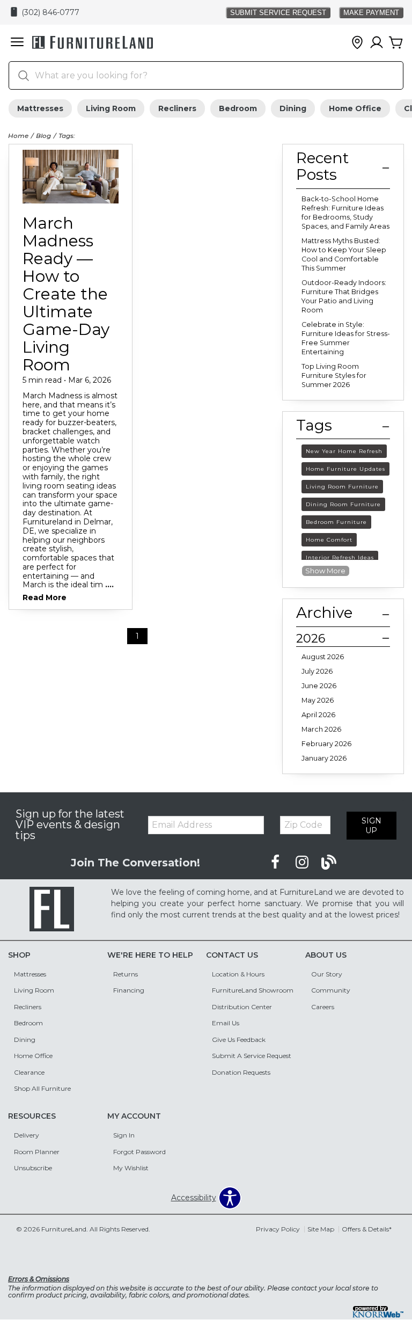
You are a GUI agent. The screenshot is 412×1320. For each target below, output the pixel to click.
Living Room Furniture (342, 486)
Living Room (111, 108)
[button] (17, 43)
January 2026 (324, 758)
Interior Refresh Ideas (340, 557)
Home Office (355, 108)
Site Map (320, 1229)
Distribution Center (242, 1007)
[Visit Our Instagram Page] (303, 862)
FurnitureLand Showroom (252, 990)
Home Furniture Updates (345, 468)
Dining (292, 108)
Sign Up (371, 825)
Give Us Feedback (239, 1039)
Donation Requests (241, 1072)
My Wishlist (131, 1168)
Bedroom (238, 108)
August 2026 (322, 657)
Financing (128, 990)
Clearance (29, 1072)
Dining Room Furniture (343, 504)
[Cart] (395, 43)
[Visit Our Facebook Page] (276, 862)
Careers (322, 1007)
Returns (125, 974)
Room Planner (37, 1152)
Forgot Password (139, 1152)
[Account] (376, 43)
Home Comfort (329, 539)
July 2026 (317, 671)
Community (330, 990)
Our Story (326, 974)
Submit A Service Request (251, 1056)
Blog (43, 136)
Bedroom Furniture (336, 522)
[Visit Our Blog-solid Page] (328, 862)
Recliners (177, 108)
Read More (45, 598)
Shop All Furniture (42, 1088)
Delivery (26, 1135)
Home (18, 136)
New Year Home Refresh (344, 451)
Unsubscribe (33, 1168)
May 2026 (317, 700)
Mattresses (40, 108)
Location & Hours (238, 974)
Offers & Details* (367, 1229)
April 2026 (318, 715)
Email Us (225, 1023)
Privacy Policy (278, 1229)
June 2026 (318, 686)
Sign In (124, 1135)
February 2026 (326, 744)
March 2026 (321, 729)
